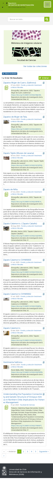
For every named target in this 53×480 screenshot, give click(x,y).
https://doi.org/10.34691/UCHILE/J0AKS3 (26, 129)
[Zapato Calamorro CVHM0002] (6, 299)
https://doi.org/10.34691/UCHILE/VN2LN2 (26, 272)
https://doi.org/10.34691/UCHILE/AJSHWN (26, 236)
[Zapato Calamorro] (6, 333)
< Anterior (12, 451)
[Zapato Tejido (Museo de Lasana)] (6, 158)
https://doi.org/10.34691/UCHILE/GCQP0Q (26, 165)
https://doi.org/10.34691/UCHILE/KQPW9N (27, 372)
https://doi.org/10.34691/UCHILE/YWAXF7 (26, 426)
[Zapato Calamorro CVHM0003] (6, 265)
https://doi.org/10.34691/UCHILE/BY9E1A (26, 202)
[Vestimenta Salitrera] (6, 367)
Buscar (46, 19)
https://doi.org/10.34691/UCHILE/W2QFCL (26, 340)
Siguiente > (44, 451)
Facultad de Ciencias (27, 405)
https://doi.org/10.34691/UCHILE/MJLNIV (26, 95)
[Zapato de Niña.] (6, 194)
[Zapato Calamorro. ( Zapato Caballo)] (6, 228)
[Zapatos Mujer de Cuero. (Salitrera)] (6, 87)
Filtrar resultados (11, 74)
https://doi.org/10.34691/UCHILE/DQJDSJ (26, 306)
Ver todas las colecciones (35, 66)
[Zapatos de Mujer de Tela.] (6, 122)
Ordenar (45, 78)
